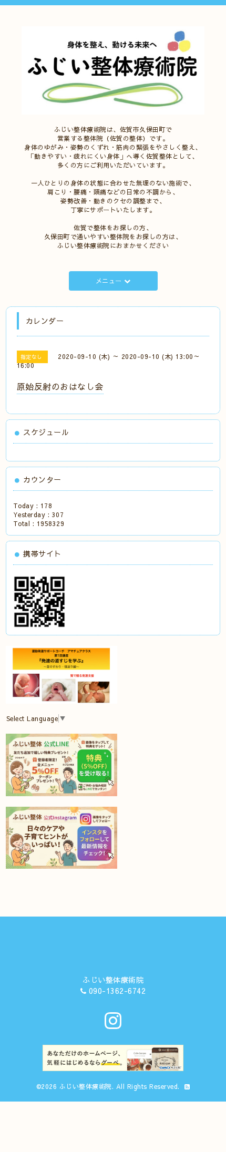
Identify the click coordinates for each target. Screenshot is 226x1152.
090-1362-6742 (117, 990)
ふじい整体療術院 (85, 1086)
